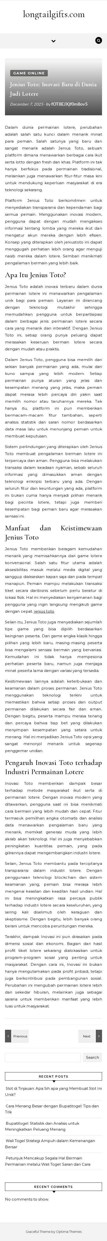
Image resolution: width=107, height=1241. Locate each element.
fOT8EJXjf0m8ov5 (69, 104)
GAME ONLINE (29, 73)
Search (92, 1057)
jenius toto (44, 611)
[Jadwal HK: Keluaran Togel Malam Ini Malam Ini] (16, 1036)
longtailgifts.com (54, 14)
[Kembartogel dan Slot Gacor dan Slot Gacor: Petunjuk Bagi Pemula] (91, 1036)
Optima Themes (69, 1232)
